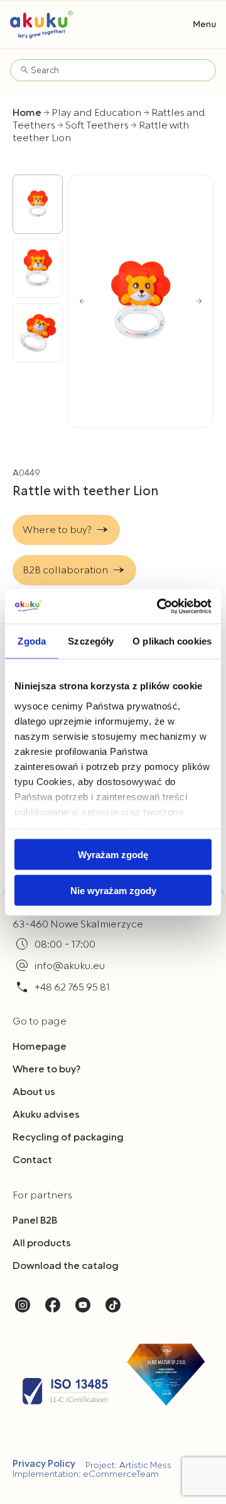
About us (34, 1092)
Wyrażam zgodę (113, 854)
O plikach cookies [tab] (172, 641)
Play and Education (96, 113)
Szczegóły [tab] (91, 641)
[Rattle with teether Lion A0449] (140, 301)
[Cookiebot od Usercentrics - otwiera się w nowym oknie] (159, 606)
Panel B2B (35, 1220)
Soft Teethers (97, 125)
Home (27, 113)
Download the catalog (66, 1266)
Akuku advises (46, 1115)
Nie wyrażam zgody (113, 890)
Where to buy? (46, 1069)
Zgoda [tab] (32, 641)
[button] (204, 24)
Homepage (40, 1046)
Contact (32, 1160)
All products (42, 1243)
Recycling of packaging (68, 1137)
